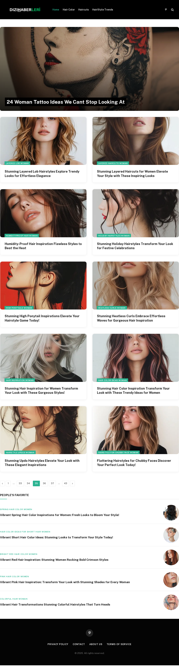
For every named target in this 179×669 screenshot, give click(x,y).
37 (52, 483)
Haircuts (83, 9)
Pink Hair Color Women (14, 576)
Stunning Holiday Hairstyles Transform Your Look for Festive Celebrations (135, 246)
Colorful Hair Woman (13, 599)
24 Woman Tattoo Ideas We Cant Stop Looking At (66, 102)
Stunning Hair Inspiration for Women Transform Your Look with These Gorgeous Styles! (41, 390)
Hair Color (69, 9)
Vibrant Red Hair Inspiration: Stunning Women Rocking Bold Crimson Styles (54, 559)
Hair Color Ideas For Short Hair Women (25, 532)
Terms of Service (119, 644)
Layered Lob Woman (17, 163)
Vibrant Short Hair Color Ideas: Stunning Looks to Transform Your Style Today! (56, 537)
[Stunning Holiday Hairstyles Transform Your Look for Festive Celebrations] (135, 213)
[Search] (172, 10)
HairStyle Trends (102, 9)
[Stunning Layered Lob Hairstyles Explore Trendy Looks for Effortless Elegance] (43, 141)
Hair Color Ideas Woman (112, 380)
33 (20, 483)
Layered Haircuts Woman (113, 163)
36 (44, 483)
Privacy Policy (58, 644)
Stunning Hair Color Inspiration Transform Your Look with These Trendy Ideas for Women (133, 390)
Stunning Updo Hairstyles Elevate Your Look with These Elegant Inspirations (42, 463)
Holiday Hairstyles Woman (114, 236)
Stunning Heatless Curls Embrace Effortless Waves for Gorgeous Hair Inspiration (131, 318)
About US (95, 644)
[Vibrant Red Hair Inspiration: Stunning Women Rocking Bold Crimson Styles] (171, 557)
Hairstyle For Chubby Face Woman (118, 452)
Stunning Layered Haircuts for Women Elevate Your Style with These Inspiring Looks (132, 173)
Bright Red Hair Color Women (18, 554)
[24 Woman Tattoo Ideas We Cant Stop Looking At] (89, 69)
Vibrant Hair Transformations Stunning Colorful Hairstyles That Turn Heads (55, 604)
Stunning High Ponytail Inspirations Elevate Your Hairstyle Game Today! (42, 318)
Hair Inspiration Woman (20, 380)
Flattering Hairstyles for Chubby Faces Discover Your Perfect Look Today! (134, 463)
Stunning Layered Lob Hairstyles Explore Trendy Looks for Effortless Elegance (42, 173)
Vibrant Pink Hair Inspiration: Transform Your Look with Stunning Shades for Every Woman (65, 582)
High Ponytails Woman (19, 308)
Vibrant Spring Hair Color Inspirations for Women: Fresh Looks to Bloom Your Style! (59, 515)
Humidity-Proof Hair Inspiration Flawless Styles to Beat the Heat (43, 246)
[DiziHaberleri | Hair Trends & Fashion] (25, 9)
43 (65, 483)
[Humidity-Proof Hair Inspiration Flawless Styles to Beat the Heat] (43, 213)
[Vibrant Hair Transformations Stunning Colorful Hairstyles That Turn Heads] (171, 602)
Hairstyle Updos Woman (20, 452)
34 (28, 483)
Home (55, 9)
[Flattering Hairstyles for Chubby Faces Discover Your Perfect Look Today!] (135, 430)
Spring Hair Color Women (16, 509)
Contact (79, 644)
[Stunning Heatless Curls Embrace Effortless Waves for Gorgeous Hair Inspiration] (135, 285)
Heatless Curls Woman (112, 308)
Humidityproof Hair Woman (22, 236)
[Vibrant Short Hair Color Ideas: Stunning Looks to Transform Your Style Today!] (171, 535)
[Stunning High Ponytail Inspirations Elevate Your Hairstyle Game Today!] (43, 285)
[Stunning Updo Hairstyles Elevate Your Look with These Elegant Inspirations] (43, 430)
